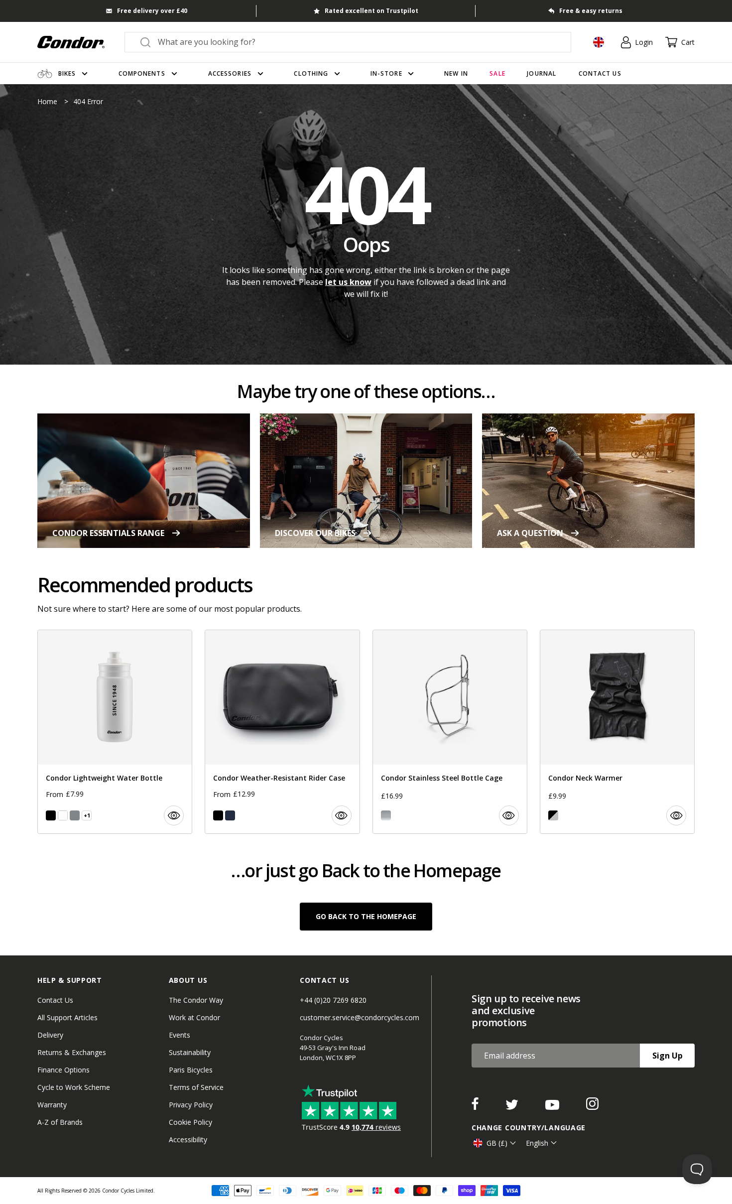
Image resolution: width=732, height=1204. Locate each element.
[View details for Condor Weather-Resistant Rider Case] (282, 731)
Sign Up (667, 1055)
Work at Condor (194, 1017)
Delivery (50, 1035)
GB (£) (497, 1143)
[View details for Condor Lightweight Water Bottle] (115, 731)
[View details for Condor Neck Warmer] (617, 731)
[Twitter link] (512, 1106)
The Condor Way (196, 1000)
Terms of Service (196, 1087)
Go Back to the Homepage (366, 916)
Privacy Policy (191, 1104)
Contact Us (55, 1000)
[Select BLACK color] (51, 815)
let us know (348, 281)
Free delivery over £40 (152, 10)
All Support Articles (67, 1017)
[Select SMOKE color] (75, 815)
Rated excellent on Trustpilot (371, 10)
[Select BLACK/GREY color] (553, 815)
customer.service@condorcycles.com (359, 1017)
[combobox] (357, 41)
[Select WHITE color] (63, 815)
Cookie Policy (190, 1122)
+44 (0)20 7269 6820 (333, 1000)
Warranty (52, 1104)
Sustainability (190, 1052)
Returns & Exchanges (71, 1052)
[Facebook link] (476, 1106)
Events (179, 1035)
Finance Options (63, 1069)
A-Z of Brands (60, 1122)
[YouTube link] (553, 1106)
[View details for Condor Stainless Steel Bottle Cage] (450, 731)
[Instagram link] (592, 1106)
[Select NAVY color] (230, 815)
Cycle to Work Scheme (73, 1087)
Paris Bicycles (191, 1069)
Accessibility (188, 1139)
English (537, 1143)
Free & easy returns (590, 10)
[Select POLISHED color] (386, 815)
